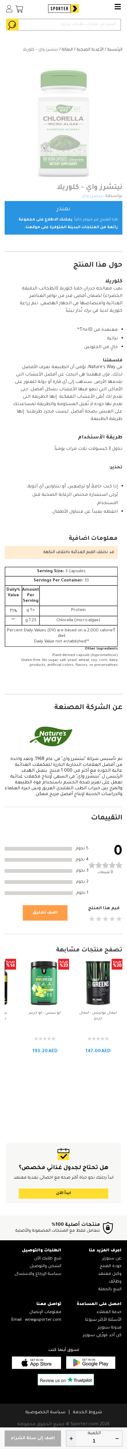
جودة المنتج (110, 1266)
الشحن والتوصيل (45, 1266)
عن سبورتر (111, 1258)
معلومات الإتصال (45, 1312)
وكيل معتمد (109, 1274)
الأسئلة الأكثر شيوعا (103, 1320)
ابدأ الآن (63, 1193)
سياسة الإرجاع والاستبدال (37, 1274)
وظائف (115, 1281)
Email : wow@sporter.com (36, 1320)
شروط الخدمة (87, 1412)
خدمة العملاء (109, 1312)
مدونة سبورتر (109, 1327)
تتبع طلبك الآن (47, 1258)
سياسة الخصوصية (45, 1412)
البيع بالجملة (109, 1289)
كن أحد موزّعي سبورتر (102, 1335)
